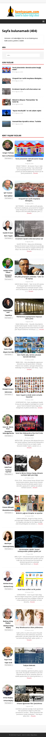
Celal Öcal (7, 467)
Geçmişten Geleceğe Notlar (8, 432)
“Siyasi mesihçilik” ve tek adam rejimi (26, 111)
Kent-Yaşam (8, 236)
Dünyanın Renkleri (8, 276)
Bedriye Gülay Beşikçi (8, 622)
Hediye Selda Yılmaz (8, 271)
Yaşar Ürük (8, 660)
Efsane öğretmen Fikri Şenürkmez (29, 703)
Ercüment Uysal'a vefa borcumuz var (29, 239)
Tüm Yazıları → (9, 158)
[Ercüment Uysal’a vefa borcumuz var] (6, 93)
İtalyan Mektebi (29, 665)
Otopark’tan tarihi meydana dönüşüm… (27, 78)
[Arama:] (23, 55)
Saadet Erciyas (8, 233)
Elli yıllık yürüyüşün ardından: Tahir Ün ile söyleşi (29, 278)
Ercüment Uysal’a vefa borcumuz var (26, 89)
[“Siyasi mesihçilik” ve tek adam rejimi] (6, 115)
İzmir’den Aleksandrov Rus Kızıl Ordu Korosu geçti (29, 434)
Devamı (35, 173)
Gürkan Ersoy (8, 583)
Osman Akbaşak (8, 507)
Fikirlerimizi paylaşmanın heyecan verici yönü (29, 318)
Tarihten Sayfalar (8, 471)
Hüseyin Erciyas (7, 389)
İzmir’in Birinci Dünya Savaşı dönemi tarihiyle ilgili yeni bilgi (29, 474)
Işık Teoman (8, 193)
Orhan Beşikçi (8, 698)
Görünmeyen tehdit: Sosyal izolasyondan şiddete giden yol (29, 550)
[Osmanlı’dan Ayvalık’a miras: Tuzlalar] (6, 126)
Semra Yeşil (8, 349)
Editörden (8, 392)
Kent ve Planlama (8, 156)
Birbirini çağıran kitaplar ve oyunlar (29, 513)
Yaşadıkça (8, 315)
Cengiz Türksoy (8, 153)
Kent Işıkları (8, 196)
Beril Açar (8, 543)
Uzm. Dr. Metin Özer (8, 428)
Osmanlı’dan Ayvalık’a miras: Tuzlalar (26, 121)
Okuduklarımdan (8, 510)
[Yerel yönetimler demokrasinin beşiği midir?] (6, 72)
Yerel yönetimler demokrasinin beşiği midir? (26, 68)
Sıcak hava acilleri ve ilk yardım (29, 589)
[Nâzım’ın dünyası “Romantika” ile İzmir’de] (6, 104)
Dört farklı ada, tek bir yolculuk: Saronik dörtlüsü (29, 356)
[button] (43, 21)
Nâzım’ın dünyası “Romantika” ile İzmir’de (25, 101)
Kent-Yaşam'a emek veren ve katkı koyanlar (29, 396)
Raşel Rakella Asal (8, 311)
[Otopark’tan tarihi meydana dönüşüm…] (6, 83)
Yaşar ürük (8, 663)
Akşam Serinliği (8, 352)
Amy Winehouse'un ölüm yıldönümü (29, 627)
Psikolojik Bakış (8, 546)
